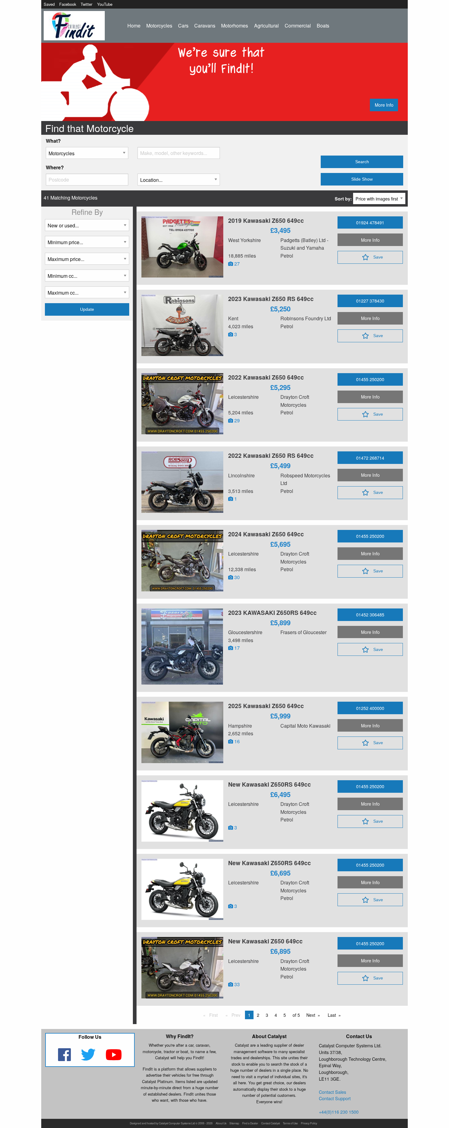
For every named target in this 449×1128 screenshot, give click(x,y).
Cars (183, 25)
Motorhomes (234, 25)
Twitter (86, 4)
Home (134, 25)
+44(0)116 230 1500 (339, 1111)
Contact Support (335, 1098)
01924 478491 (370, 222)
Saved (49, 4)
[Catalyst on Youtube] (113, 1058)
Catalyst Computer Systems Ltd (177, 1123)
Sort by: (344, 199)
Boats (323, 25)
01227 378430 (370, 300)
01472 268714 (370, 457)
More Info (384, 104)
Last (333, 1015)
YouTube (104, 4)
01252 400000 (370, 708)
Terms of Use (290, 1123)
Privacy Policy (309, 1123)
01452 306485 (370, 614)
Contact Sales (332, 1092)
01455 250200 (370, 379)
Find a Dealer (250, 1123)
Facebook (67, 4)
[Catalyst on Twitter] (88, 1058)
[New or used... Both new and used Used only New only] (87, 227)
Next (312, 1015)
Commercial (298, 25)
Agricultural (266, 25)
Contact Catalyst (270, 1123)
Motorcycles (159, 25)
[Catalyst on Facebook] (64, 1058)
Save (378, 257)
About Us (221, 1123)
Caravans (204, 25)
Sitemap (234, 1123)
